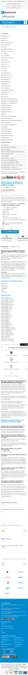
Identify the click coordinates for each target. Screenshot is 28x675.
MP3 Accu (4, 114)
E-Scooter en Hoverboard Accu (9, 124)
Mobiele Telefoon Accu (7, 42)
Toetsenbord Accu (6, 85)
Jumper (14, 25)
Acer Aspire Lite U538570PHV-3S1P (9, 160)
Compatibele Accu (6, 79)
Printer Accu (5, 94)
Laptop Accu (8, 25)
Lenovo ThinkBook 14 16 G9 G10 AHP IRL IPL (11, 169)
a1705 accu (10, 667)
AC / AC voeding (6, 55)
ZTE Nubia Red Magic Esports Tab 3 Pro (10, 162)
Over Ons (7, 6)
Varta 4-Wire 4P (4, 145)
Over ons (3, 624)
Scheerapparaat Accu (7, 129)
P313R (2, 290)
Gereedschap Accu (6, 73)
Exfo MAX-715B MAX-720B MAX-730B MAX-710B (12, 151)
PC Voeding (4, 53)
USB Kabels (5, 127)
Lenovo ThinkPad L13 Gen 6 (7, 158)
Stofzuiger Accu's (6, 92)
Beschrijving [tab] (4, 246)
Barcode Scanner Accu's (8, 57)
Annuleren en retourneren (7, 628)
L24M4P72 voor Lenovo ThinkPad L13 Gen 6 (12, 525)
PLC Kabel (4, 70)
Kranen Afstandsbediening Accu (10, 98)
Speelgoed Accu (6, 83)
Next (26, 171)
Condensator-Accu (6, 62)
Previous (2, 171)
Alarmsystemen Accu (7, 133)
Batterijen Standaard (7, 118)
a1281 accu (24, 666)
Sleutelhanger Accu (6, 109)
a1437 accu (17, 666)
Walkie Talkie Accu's (6, 75)
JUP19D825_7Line (9, 209)
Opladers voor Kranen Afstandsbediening (12, 120)
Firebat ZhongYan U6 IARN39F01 (9, 147)
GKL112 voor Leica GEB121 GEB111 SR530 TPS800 (13, 559)
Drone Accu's (5, 96)
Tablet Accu (5, 40)
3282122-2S (4, 283)
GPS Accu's (4, 64)
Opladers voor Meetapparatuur (9, 103)
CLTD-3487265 (4, 287)
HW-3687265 (4, 288)
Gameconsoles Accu (7, 105)
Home (2, 25)
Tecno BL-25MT (4, 156)
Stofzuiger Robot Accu (7, 111)
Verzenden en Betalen (16, 6)
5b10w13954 (18, 664)
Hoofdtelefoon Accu (6, 81)
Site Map (3, 632)
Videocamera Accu (6, 122)
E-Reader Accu (5, 137)
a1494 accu (16, 667)
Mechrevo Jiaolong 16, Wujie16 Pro (9, 167)
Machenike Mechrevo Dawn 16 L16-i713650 (11, 165)
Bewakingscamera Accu (7, 140)
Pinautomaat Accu (6, 88)
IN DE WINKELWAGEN (11, 231)
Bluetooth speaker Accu (7, 49)
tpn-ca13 (4, 667)
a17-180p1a (16, 669)
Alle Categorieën (9, 22)
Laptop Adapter (6, 36)
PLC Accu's (4, 47)
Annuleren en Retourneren (13, 7)
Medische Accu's (6, 66)
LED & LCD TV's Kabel (7, 51)
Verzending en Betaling (6, 626)
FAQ (2, 630)
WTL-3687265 (4, 292)
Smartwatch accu (6, 44)
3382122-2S (4, 285)
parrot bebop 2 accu (9, 666)
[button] (14, 17)
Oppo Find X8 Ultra (5, 149)
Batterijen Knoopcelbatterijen (9, 116)
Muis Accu (4, 68)
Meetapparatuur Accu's (7, 90)
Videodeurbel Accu (6, 131)
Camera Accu (5, 60)
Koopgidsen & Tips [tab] (15, 246)
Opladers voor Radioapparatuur (9, 101)
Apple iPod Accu (6, 107)
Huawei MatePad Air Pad (7, 153)
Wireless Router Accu (7, 77)
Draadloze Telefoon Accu (8, 135)
